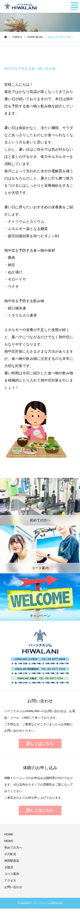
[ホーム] (5, 37)
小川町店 (10, 854)
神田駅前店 (11, 860)
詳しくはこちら (40, 743)
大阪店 (8, 867)
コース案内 (11, 874)
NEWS (8, 841)
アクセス (10, 880)
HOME (8, 834)
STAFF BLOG (19, 52)
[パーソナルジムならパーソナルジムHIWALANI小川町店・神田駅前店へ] (20, 6)
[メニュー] (73, 6)
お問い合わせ (13, 887)
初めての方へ (13, 847)
